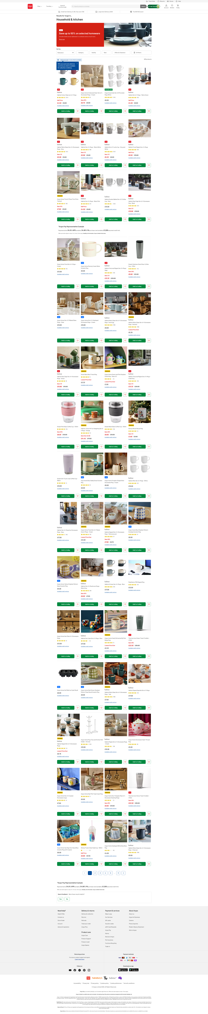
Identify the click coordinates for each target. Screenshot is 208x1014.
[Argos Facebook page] (75, 970)
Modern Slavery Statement (136, 927)
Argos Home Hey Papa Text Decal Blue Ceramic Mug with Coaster (67, 849)
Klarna (107, 933)
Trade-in (107, 946)
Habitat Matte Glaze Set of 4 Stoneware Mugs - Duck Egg (116, 321)
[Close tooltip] (77, 63)
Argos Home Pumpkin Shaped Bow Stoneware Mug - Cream (114, 481)
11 (118, 873)
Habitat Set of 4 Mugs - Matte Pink (90, 201)
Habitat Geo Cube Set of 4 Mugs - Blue (91, 638)
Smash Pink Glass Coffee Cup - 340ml (67, 426)
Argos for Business (134, 917)
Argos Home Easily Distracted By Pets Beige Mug (115, 639)
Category (81, 52)
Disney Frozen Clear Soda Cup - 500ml (91, 848)
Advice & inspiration (63, 927)
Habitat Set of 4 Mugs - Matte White (91, 147)
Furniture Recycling (110, 943)
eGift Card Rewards (110, 927)
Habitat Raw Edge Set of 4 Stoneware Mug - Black (139, 202)
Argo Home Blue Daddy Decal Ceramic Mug (91, 481)
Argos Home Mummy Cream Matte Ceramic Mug (90, 267)
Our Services (108, 917)
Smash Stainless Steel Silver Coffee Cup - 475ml (138, 265)
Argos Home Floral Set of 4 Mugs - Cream (66, 265)
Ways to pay (108, 914)
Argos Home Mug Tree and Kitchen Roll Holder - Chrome (92, 740)
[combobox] (105, 6)
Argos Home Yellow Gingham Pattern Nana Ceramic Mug (67, 585)
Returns (83, 917)
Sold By (94, 52)
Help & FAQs (61, 914)
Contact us (61, 917)
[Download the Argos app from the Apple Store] (123, 969)
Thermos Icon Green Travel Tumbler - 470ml (138, 639)
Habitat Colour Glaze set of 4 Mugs (66, 95)
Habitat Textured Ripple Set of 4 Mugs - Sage (116, 269)
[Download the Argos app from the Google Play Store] (134, 969)
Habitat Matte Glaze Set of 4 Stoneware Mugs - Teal (116, 693)
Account (60, 923)
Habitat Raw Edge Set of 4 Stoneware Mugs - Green (67, 377)
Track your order (86, 923)
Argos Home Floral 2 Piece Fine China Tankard (67, 200)
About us (131, 914)
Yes (60, 899)
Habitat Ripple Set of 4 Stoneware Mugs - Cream (116, 743)
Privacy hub (86, 983)
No (67, 899)
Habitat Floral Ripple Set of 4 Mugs (138, 147)
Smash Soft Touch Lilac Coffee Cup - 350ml (67, 479)
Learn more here (79, 959)
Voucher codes (109, 923)
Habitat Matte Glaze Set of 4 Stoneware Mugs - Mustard (139, 323)
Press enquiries (133, 923)
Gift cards (108, 920)
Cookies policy (104, 983)
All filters (138, 52)
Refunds (83, 920)
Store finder (61, 920)
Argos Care (84, 935)
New (105, 52)
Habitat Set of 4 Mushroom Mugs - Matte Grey (90, 587)
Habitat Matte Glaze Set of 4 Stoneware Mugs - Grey (68, 148)
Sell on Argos (132, 930)
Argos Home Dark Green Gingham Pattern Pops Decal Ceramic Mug (90, 691)
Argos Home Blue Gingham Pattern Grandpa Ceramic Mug (138, 531)
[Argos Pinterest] (84, 970)
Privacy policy (95, 983)
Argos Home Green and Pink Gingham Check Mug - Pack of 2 (115, 375)
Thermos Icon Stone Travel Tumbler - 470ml (138, 797)
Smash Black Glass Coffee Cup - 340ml (115, 426)
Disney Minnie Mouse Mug (135, 428)
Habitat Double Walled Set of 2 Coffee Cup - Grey (115, 200)
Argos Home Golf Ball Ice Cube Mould (67, 690)
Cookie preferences (116, 983)
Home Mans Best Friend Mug (89, 374)
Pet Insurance (109, 940)
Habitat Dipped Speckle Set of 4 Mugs (139, 690)
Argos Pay (108, 930)
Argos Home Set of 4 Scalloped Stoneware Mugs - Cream (89, 321)
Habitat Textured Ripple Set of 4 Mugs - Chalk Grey (139, 377)
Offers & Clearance (120, 52)
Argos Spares (85, 945)
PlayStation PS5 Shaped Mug (136, 582)
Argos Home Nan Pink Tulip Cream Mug (92, 794)
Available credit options (63, 105)
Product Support (86, 938)
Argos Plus (84, 927)
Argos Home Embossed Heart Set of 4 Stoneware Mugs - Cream (91, 94)
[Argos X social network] (79, 970)
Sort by (58, 49)
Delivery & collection (87, 914)
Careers (131, 920)
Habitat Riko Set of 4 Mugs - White (138, 480)
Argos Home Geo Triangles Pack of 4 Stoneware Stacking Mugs (115, 797)
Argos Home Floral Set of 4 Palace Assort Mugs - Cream (90, 531)
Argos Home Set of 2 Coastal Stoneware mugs (65, 797)
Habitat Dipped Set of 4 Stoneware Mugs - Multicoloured (114, 533)
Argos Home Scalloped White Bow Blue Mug (116, 847)
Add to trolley (65, 111)
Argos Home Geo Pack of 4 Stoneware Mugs (67, 637)
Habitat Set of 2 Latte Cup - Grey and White (115, 148)
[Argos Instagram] (89, 970)
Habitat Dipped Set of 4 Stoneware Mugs (67, 745)
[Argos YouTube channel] (70, 970)
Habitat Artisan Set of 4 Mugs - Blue (115, 584)
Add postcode (64, 60)
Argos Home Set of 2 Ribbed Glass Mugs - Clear (66, 321)
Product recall (85, 942)
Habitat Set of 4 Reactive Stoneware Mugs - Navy (67, 531)
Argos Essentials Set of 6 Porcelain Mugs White (114, 94)
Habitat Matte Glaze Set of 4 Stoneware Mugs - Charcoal (139, 849)
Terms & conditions (128, 983)
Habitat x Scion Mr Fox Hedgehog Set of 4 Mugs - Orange (92, 429)
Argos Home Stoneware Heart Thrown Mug (139, 740)
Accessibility (77, 983)
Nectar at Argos (109, 936)
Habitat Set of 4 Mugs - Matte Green (138, 95)
